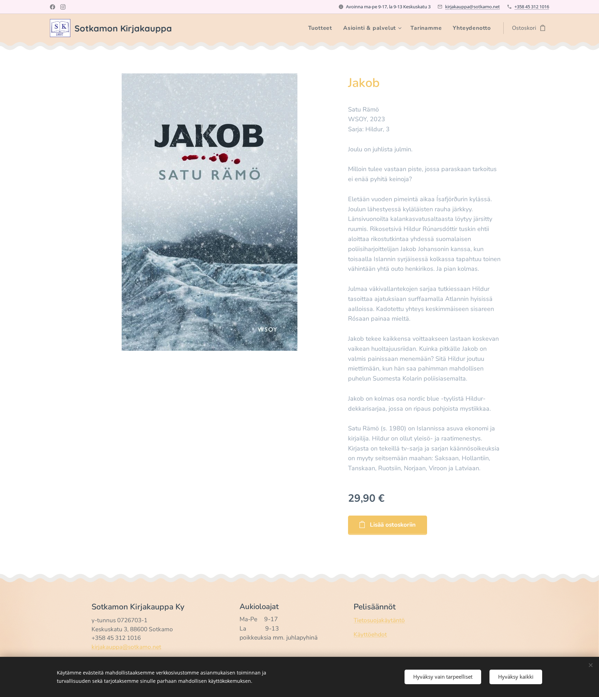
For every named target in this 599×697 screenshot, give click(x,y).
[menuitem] (322, 28)
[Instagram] (63, 7)
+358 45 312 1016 (531, 6)
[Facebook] (52, 7)
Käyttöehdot (370, 634)
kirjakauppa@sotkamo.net (472, 6)
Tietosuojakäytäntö (379, 620)
